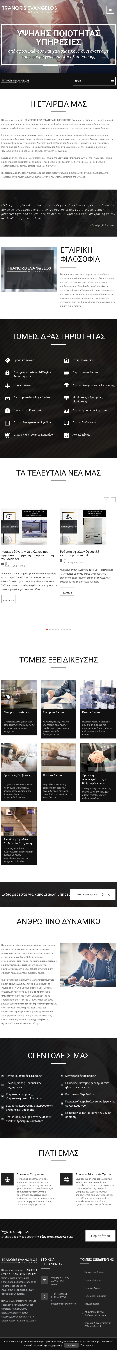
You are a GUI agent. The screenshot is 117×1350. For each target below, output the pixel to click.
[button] (113, 499)
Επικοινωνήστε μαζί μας (92, 894)
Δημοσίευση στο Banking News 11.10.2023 (81, 553)
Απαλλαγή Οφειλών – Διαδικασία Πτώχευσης (96, 1313)
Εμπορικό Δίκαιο (93, 1280)
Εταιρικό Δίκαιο (92, 1288)
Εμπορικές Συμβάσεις (95, 1296)
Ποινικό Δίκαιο (92, 1304)
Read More (8, 593)
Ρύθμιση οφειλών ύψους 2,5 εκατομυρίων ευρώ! (21, 553)
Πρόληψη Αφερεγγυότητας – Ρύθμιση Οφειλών (99, 1324)
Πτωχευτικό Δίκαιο (94, 1272)
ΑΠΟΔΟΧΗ (71, 1345)
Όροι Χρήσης (87, 1345)
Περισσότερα (100, 1236)
